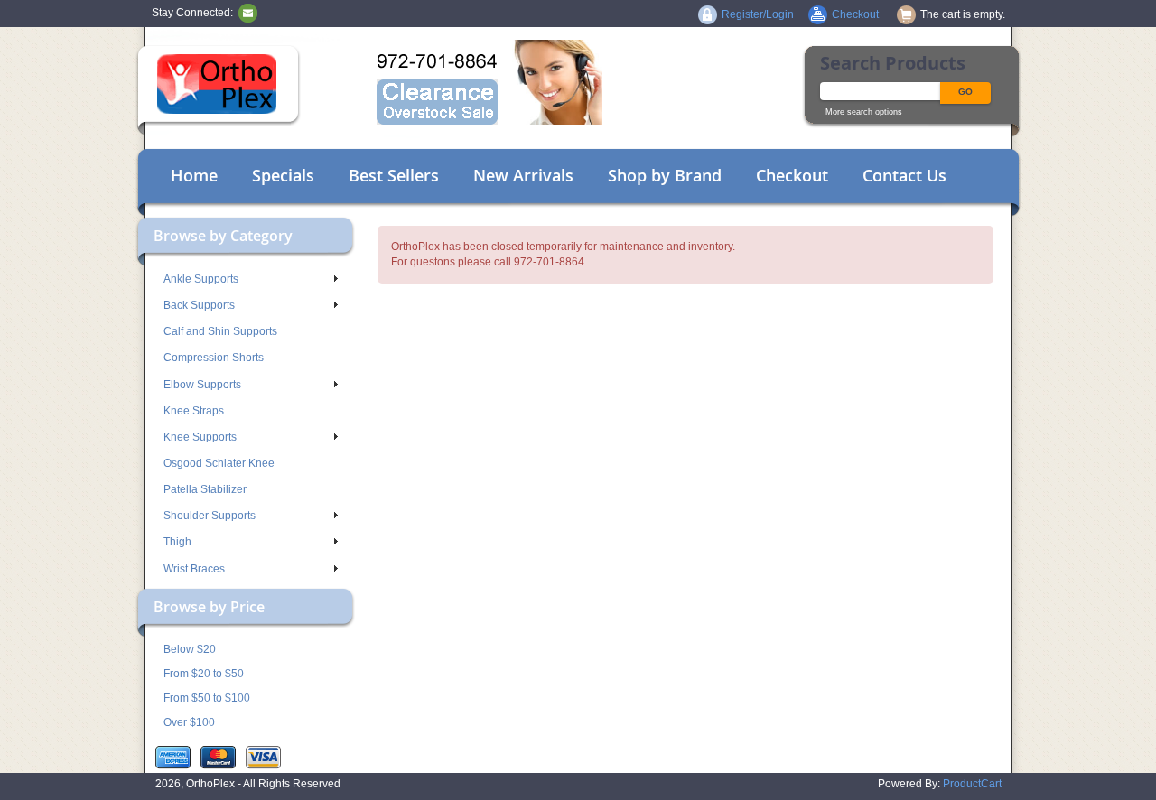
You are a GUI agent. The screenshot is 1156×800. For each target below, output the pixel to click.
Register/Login (758, 14)
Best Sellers (394, 175)
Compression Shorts (213, 357)
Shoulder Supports (209, 515)
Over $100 (189, 722)
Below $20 (189, 649)
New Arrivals (523, 175)
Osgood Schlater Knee (219, 463)
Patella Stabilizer (205, 489)
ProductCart (972, 783)
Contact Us (904, 175)
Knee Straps (193, 411)
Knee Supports (200, 437)
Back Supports (199, 305)
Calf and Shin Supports (220, 331)
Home (194, 175)
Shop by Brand (665, 175)
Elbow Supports (202, 384)
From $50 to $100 (206, 698)
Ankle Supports (200, 279)
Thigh (177, 541)
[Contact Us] (247, 12)
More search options (863, 111)
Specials (283, 175)
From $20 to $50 (203, 673)
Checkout (792, 175)
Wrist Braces (194, 569)
